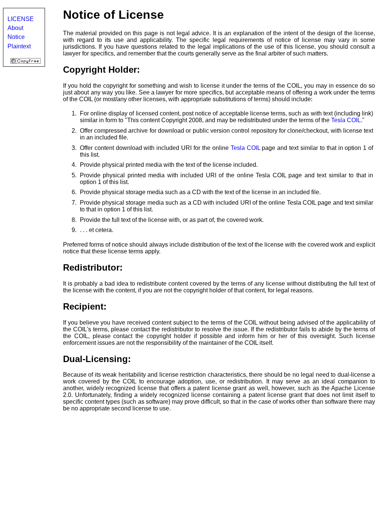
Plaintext (19, 46)
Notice (16, 37)
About (15, 28)
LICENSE (21, 19)
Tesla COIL (346, 120)
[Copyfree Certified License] (25, 61)
